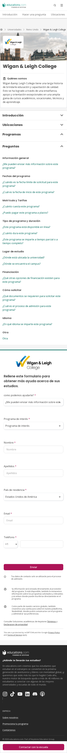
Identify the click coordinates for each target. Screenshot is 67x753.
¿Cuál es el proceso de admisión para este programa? (26, 308)
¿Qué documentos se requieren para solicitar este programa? (31, 298)
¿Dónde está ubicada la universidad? (23, 257)
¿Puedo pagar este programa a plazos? (25, 212)
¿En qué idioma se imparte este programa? (27, 324)
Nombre (10, 442)
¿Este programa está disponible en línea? (26, 227)
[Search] (55, 5)
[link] (54, 29)
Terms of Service (14, 635)
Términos (51, 621)
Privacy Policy (54, 632)
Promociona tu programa (15, 723)
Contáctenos (8, 730)
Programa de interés (17, 419)
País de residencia (15, 490)
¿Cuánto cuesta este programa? (21, 206)
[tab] (10, 14)
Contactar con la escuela (33, 747)
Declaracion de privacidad (16, 624)
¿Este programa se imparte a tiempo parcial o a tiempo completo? (30, 241)
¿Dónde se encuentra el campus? (21, 263)
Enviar (33, 567)
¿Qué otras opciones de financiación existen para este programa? (31, 279)
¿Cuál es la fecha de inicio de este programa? (28, 192)
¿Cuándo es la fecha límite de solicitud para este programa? (30, 184)
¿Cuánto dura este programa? (19, 233)
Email (8, 513)
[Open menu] (62, 5)
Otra (5, 338)
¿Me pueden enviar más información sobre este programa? (30, 166)
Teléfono (10, 537)
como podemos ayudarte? (20, 395)
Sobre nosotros (10, 717)
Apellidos (10, 466)
